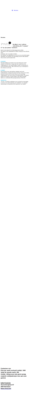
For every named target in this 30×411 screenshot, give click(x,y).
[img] (15, 20)
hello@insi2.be (6, 383)
